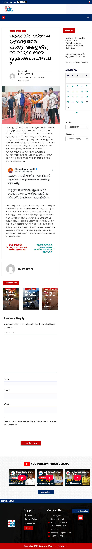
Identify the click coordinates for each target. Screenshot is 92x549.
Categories (69, 134)
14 (87, 91)
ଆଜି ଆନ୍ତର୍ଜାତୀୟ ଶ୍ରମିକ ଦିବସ (76, 62)
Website (7, 404)
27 (82, 102)
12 (77, 91)
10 (68, 91)
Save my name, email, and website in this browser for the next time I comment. (30, 423)
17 (68, 97)
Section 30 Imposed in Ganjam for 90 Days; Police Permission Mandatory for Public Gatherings (75, 43)
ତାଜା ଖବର (12, 31)
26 (77, 102)
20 (82, 97)
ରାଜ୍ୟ (24, 31)
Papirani (24, 71)
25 (73, 102)
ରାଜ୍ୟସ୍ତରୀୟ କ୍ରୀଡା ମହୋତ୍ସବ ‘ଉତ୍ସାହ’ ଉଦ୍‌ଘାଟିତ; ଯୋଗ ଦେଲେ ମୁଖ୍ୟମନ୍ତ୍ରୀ (43, 248)
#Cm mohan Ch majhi (27, 77)
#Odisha (40, 77)
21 (87, 97)
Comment (9, 332)
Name (7, 379)
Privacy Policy (31, 519)
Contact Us (30, 523)
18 (73, 97)
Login (28, 528)
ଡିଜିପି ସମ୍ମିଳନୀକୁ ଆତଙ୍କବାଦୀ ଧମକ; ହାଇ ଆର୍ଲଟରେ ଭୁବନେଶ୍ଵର (18, 247)
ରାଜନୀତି (18, 31)
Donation (29, 515)
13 (82, 91)
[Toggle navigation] (88, 17)
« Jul (75, 112)
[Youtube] (80, 517)
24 (68, 102)
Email (7, 390)
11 (72, 91)
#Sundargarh (23, 81)
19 (77, 97)
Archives (69, 122)
